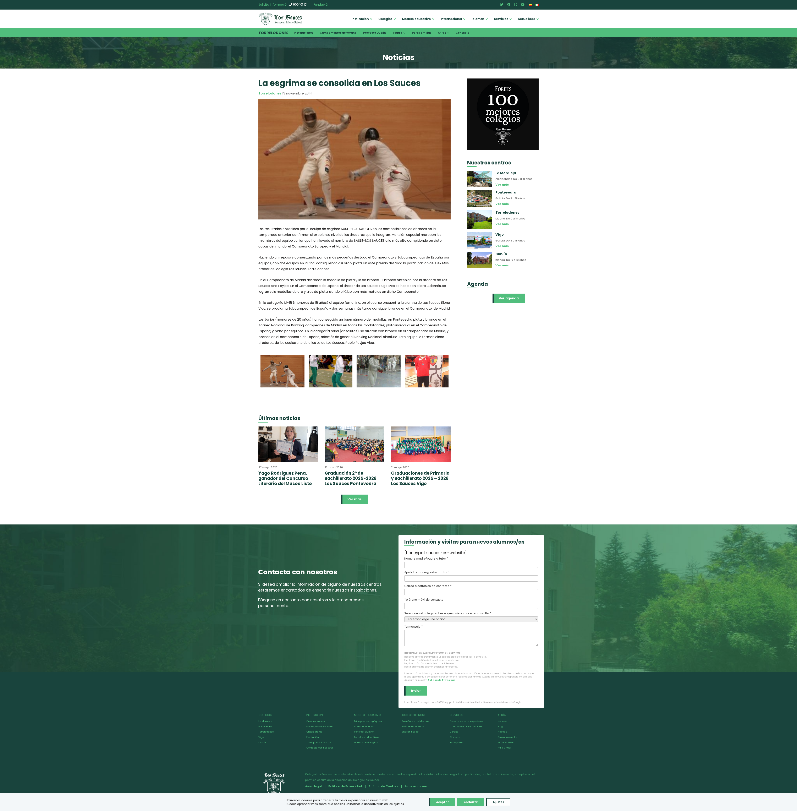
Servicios (501, 19)
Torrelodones (273, 32)
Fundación (321, 4)
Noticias (502, 721)
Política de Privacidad (441, 680)
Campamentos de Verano (338, 32)
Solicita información (273, 4)
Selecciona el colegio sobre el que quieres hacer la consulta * (447, 613)
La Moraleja (265, 721)
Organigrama (314, 731)
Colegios (385, 19)
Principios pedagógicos (368, 721)
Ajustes (498, 802)
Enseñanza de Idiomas (415, 721)
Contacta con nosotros (320, 747)
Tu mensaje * (413, 627)
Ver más (354, 499)
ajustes (399, 804)
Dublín (262, 742)
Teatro (397, 32)
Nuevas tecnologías (366, 742)
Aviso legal (313, 786)
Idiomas (478, 19)
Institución (360, 19)
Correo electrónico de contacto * (427, 586)
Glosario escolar (507, 737)
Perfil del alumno (364, 731)
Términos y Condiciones (496, 702)
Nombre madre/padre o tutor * (426, 559)
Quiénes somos (315, 721)
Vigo (261, 737)
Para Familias (421, 32)
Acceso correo (416, 786)
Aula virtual (504, 747)
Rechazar (470, 802)
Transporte (456, 742)
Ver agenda (509, 298)
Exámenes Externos (413, 726)
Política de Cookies (383, 786)
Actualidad (526, 19)
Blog (500, 726)
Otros (442, 32)
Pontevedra (265, 726)
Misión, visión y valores (319, 726)
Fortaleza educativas (366, 737)
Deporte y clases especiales (466, 721)
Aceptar (442, 802)
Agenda (502, 731)
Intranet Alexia (506, 742)
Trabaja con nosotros (318, 742)
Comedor (455, 737)
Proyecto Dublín (374, 32)
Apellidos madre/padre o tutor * (427, 572)
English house (410, 731)
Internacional (451, 19)
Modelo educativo (416, 19)
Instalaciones (303, 32)
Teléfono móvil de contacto (424, 600)
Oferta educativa (364, 726)
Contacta (462, 32)
